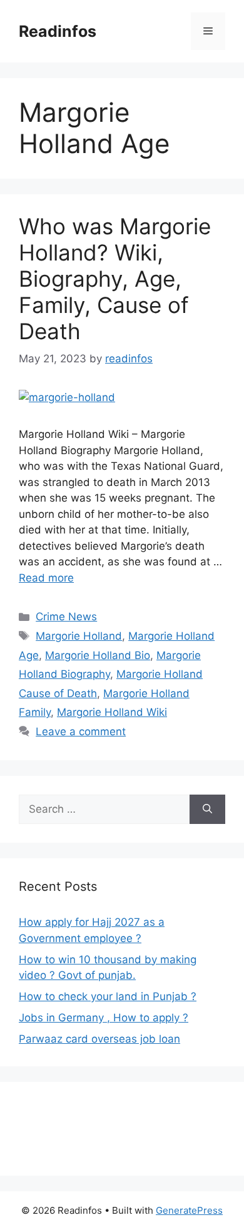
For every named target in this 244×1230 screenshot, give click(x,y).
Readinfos (57, 31)
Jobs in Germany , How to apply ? (103, 1017)
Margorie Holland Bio (97, 655)
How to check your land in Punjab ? (107, 996)
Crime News (66, 616)
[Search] (207, 810)
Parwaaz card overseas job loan (99, 1039)
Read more (46, 578)
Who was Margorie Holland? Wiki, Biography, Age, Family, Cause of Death (115, 278)
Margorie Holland (79, 636)
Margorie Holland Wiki (112, 712)
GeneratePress (189, 1210)
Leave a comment (81, 731)
